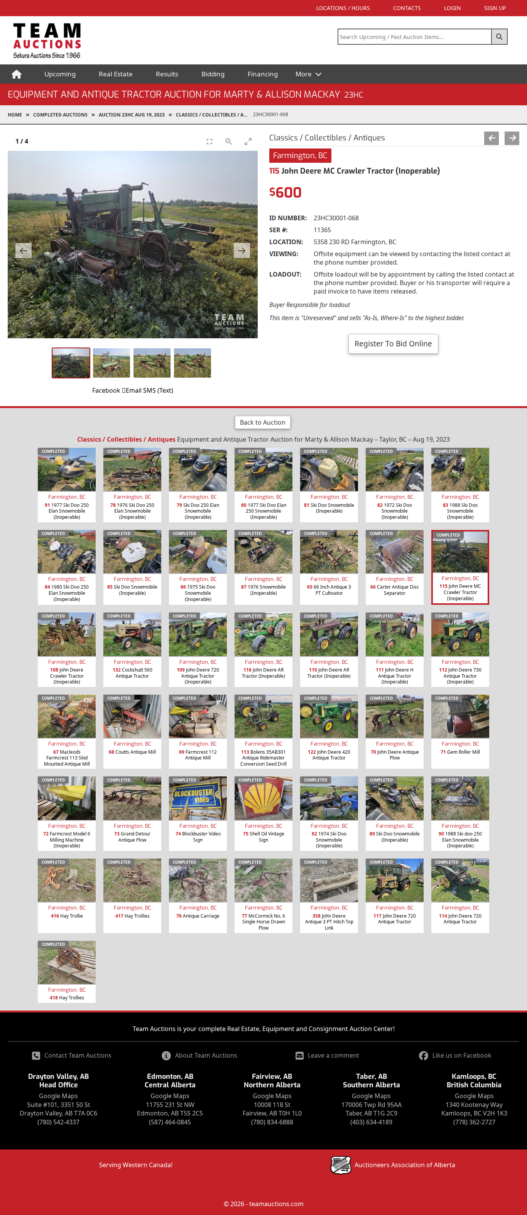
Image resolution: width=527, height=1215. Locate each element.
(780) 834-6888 (272, 1122)
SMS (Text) (158, 390)
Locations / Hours (343, 8)
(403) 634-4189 (371, 1122)
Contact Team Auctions (77, 1055)
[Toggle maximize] (248, 141)
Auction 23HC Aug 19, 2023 (132, 114)
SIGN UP (495, 8)
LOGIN (452, 8)
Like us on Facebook (462, 1055)
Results (167, 73)
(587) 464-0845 (170, 1122)
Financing (263, 73)
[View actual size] (228, 141)
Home (15, 114)
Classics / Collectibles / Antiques (214, 114)
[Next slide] (242, 250)
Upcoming (60, 73)
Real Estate (116, 73)
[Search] (500, 37)
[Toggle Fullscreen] (209, 141)
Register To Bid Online (393, 343)
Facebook (106, 390)
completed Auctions (60, 114)
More (304, 73)
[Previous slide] (23, 250)
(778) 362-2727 (474, 1122)
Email (134, 390)
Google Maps (58, 1096)
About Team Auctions (206, 1055)
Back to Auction (262, 422)
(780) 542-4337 (58, 1122)
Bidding (213, 73)
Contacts (407, 8)
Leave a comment (333, 1055)
